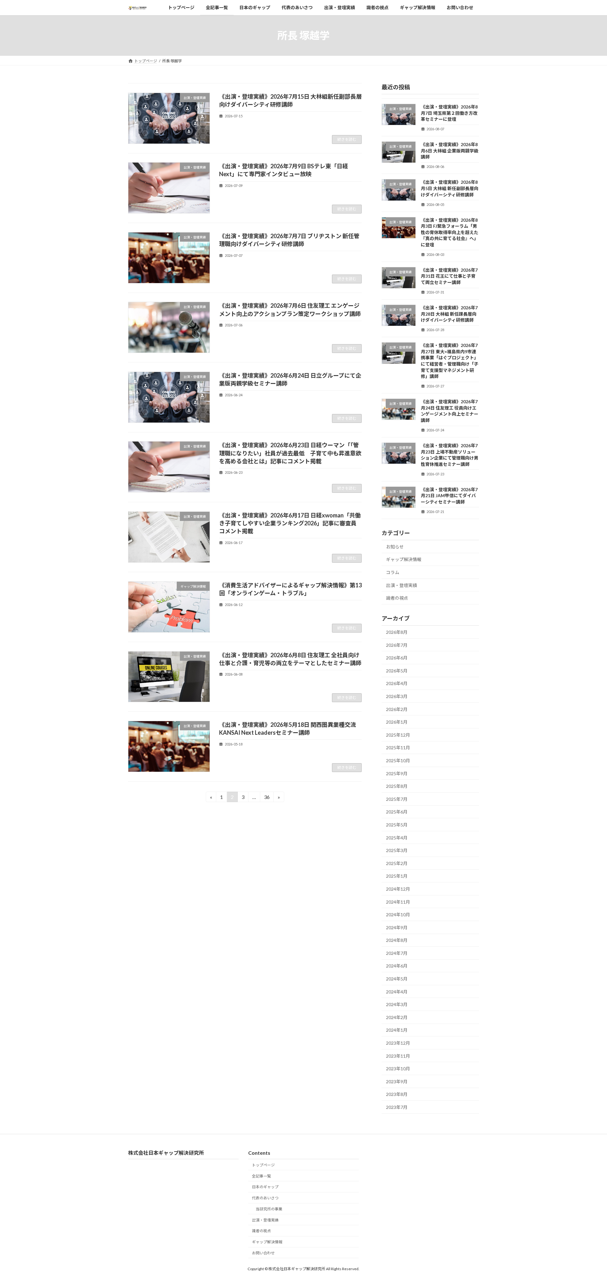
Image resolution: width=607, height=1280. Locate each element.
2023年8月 (397, 1094)
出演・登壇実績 (401, 585)
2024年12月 (398, 889)
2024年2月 (397, 1017)
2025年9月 (397, 773)
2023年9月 (397, 1081)
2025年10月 (398, 760)
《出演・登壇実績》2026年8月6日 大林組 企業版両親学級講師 (449, 150)
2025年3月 (397, 850)
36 (267, 798)
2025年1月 (397, 876)
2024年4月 (397, 991)
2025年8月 (397, 786)
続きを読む (346, 139)
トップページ (263, 1165)
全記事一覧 (261, 1175)
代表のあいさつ (265, 1198)
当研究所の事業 (269, 1209)
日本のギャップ (265, 1186)
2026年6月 (397, 657)
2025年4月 (397, 837)
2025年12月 (398, 735)
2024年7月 (397, 953)
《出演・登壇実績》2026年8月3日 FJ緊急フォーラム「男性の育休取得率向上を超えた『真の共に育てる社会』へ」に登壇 (449, 232)
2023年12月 (398, 1043)
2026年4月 (397, 683)
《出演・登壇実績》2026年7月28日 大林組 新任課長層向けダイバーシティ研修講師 (449, 314)
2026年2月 (397, 709)
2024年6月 (397, 965)
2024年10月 (398, 914)
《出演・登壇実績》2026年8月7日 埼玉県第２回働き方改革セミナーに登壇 (449, 113)
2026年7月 (397, 645)
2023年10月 (398, 1068)
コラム (392, 572)
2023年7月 (397, 1107)
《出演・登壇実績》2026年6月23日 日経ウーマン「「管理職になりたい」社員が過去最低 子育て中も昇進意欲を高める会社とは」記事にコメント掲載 (290, 453)
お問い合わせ (263, 1253)
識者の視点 (397, 598)
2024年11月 (398, 902)
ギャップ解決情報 (403, 559)
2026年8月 (397, 632)
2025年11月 (398, 747)
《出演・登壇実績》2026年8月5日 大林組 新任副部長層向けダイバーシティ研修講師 (449, 188)
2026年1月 (397, 722)
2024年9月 (397, 927)
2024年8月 (397, 940)
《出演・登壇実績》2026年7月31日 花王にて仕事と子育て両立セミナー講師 (449, 276)
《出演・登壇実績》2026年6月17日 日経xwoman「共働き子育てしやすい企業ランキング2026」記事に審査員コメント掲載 (290, 523)
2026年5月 (397, 670)
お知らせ (395, 546)
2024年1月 (397, 1030)
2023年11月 (398, 1056)
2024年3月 (397, 1004)
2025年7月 (397, 799)
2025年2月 (397, 863)
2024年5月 (397, 978)
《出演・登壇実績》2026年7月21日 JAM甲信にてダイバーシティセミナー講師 (449, 495)
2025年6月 (397, 811)
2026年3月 (397, 696)
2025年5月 (397, 824)
